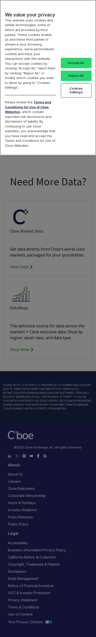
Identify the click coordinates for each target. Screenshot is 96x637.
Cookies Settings (76, 90)
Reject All (76, 76)
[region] (48, 77)
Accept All (76, 63)
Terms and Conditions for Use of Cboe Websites (28, 107)
